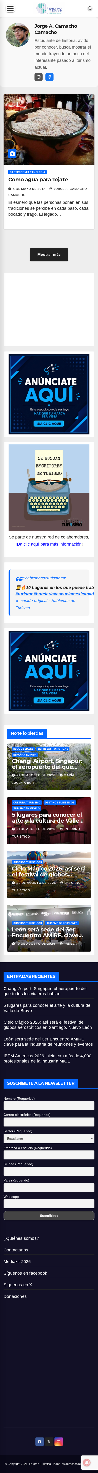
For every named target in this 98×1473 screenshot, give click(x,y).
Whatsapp (11, 1197)
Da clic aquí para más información (49, 544)
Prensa (70, 943)
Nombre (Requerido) (19, 1098)
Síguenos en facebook (25, 1273)
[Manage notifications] (87, 1462)
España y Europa (24, 754)
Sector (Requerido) (18, 1131)
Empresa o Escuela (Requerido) (28, 1148)
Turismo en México (26, 808)
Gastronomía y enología (27, 172)
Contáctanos (16, 1250)
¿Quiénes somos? (21, 1238)
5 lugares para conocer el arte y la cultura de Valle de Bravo (47, 820)
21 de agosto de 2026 (36, 775)
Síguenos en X (18, 1284)
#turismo (24, 594)
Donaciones (15, 1296)
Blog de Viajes (23, 748)
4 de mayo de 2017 (29, 189)
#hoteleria (44, 594)
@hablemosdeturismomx (43, 577)
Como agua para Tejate (38, 179)
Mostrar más (49, 254)
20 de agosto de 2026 (36, 883)
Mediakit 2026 (17, 1261)
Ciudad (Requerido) (18, 1164)
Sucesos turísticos (27, 862)
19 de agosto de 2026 (36, 943)
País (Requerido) (16, 1180)
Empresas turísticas (53, 748)
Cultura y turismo (26, 802)
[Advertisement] (53, 308)
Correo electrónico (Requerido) (27, 1115)
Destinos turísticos (59, 802)
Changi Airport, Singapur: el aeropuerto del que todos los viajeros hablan (47, 766)
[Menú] (10, 8)
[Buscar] (90, 8)
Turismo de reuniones (61, 923)
